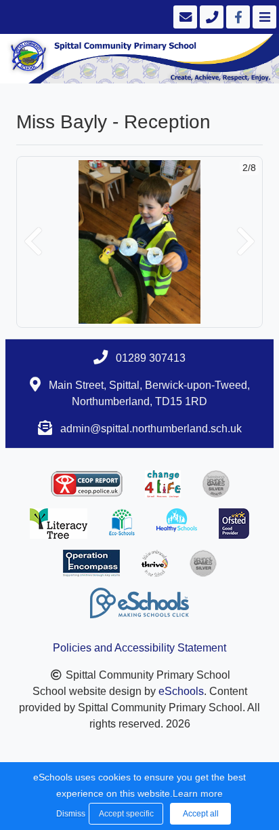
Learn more (198, 793)
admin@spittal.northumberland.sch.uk (151, 428)
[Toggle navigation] (263, 17)
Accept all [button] (201, 813)
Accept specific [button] (126, 813)
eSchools (181, 691)
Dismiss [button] (69, 813)
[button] (33, 242)
